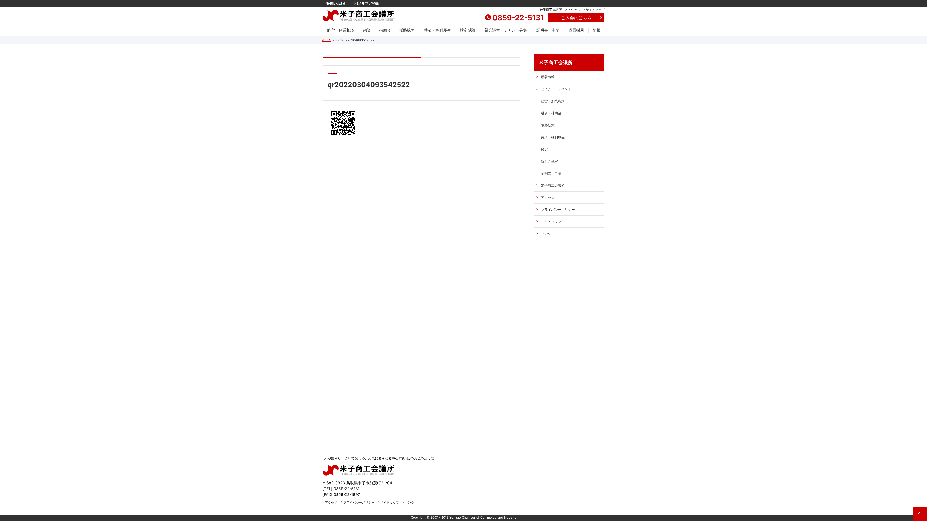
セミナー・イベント (556, 89)
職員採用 (576, 30)
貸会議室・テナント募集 (506, 30)
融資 (367, 30)
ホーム (326, 40)
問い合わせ (338, 3)
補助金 (385, 30)
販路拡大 (407, 30)
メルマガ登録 (368, 3)
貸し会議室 (549, 161)
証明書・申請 (548, 30)
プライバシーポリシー (558, 209)
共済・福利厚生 (437, 30)
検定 (544, 149)
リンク (546, 234)
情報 (596, 30)
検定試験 (467, 30)
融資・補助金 (551, 113)
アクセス (574, 10)
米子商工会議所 (551, 10)
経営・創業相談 (340, 30)
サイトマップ (595, 10)
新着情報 (548, 77)
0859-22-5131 (518, 17)
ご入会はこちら (576, 17)
